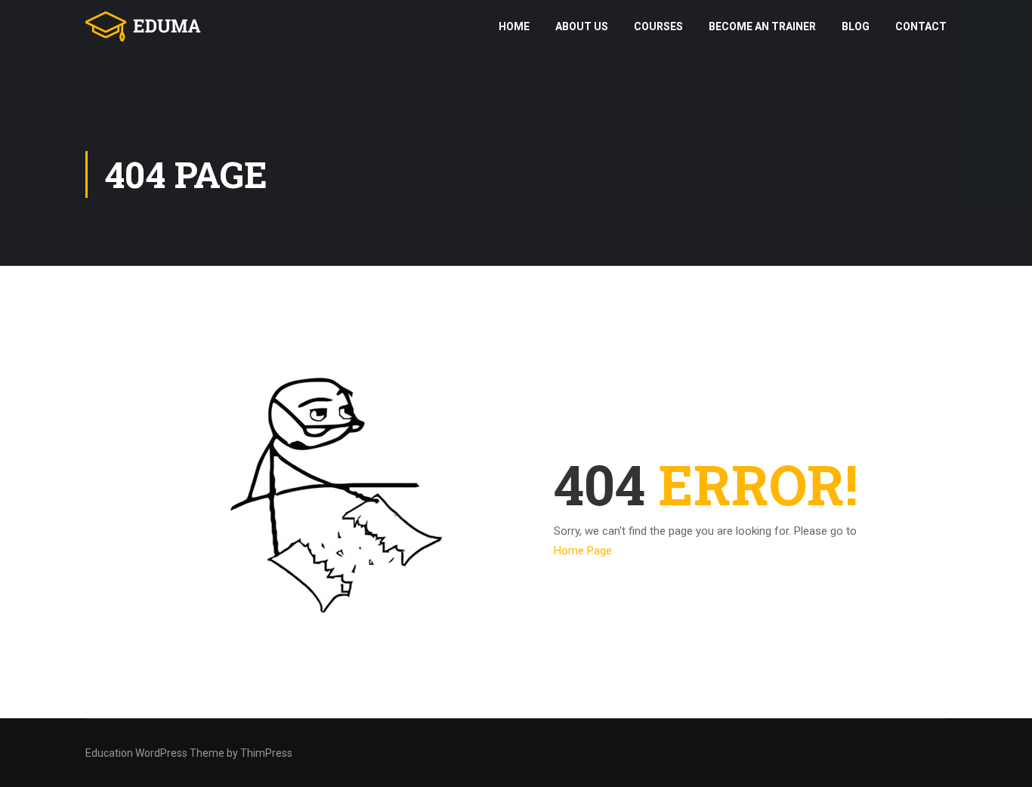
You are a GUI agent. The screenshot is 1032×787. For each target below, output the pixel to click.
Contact (921, 26)
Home (514, 26)
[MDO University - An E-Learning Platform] (143, 26)
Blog (856, 26)
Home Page (583, 550)
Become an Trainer (762, 26)
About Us (581, 26)
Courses (658, 26)
